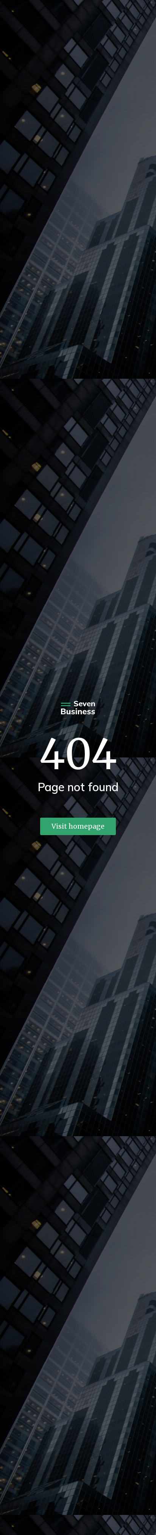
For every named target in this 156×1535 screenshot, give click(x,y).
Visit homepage (78, 826)
